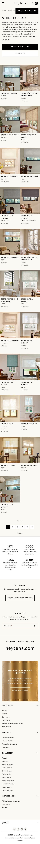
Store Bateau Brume (10, 341)
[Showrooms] (32, 3)
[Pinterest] (25, 829)
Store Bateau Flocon (7, 425)
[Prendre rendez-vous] (36, 3)
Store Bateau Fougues (27, 383)
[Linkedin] (14, 829)
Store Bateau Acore (9, 135)
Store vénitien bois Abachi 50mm (29, 94)
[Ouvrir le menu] (3, 3)
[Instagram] (22, 829)
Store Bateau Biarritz (27, 300)
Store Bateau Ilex (29, 424)
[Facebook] (18, 829)
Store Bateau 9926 (9, 93)
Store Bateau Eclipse (7, 383)
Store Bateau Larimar (7, 506)
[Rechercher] (35, 625)
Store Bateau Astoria (7, 217)
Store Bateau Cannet (27, 342)
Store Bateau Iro (8, 465)
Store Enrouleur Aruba (28, 136)
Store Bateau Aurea (9, 257)
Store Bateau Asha (9, 176)
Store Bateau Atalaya (27, 217)
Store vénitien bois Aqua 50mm (9, 300)
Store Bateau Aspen (29, 176)
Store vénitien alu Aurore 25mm (29, 258)
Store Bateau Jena (29, 465)
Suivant (20, 533)
